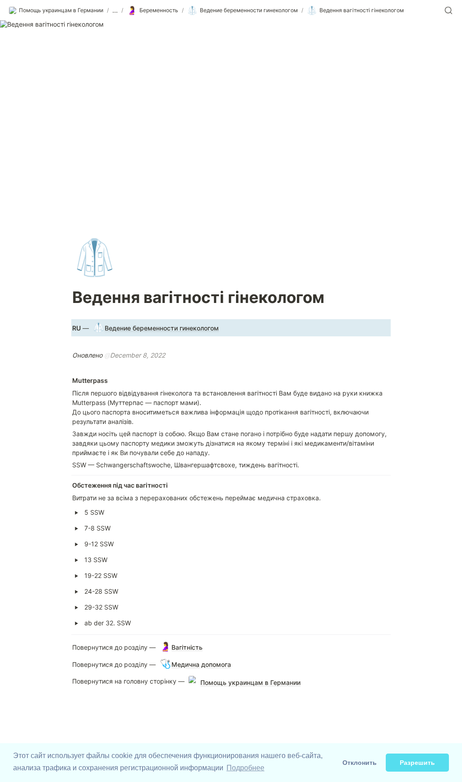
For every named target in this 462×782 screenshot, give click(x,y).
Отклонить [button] (359, 762)
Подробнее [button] (245, 768)
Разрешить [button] (417, 762)
